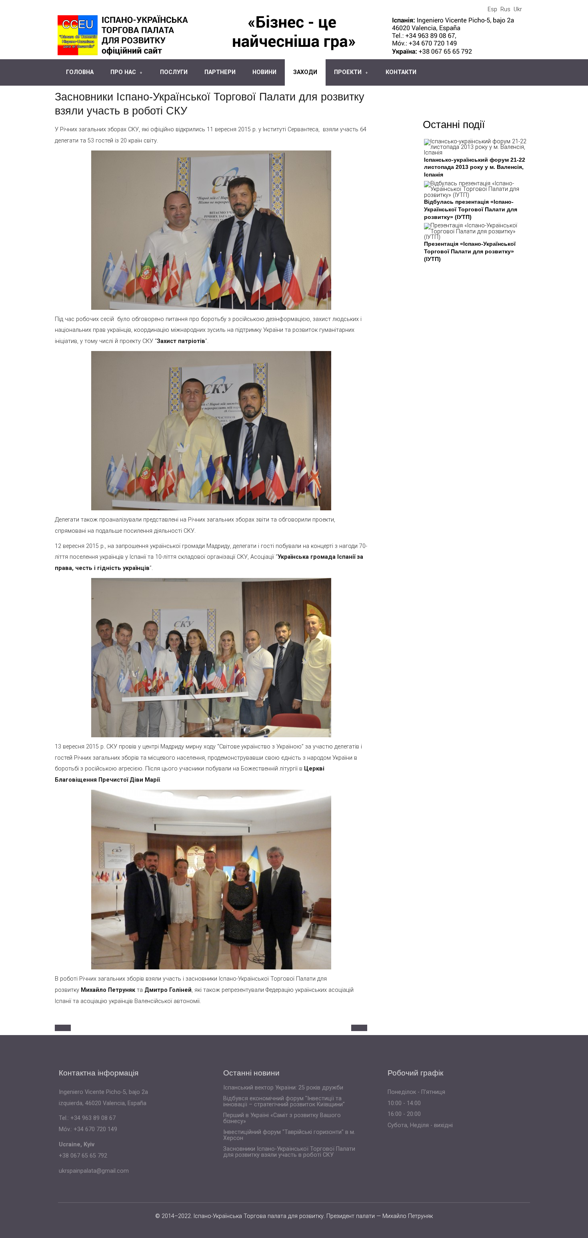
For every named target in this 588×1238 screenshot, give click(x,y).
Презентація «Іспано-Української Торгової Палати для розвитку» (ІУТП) (470, 251)
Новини (264, 72)
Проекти (348, 72)
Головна (80, 72)
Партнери (220, 72)
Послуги (174, 72)
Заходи (305, 72)
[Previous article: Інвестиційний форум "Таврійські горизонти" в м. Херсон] (63, 1028)
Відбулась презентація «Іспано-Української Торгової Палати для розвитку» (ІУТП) (470, 209)
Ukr (518, 9)
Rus (505, 9)
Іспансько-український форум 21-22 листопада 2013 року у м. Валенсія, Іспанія (474, 167)
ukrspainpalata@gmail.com (94, 1171)
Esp (492, 9)
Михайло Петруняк (407, 1216)
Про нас (123, 72)
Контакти (401, 72)
